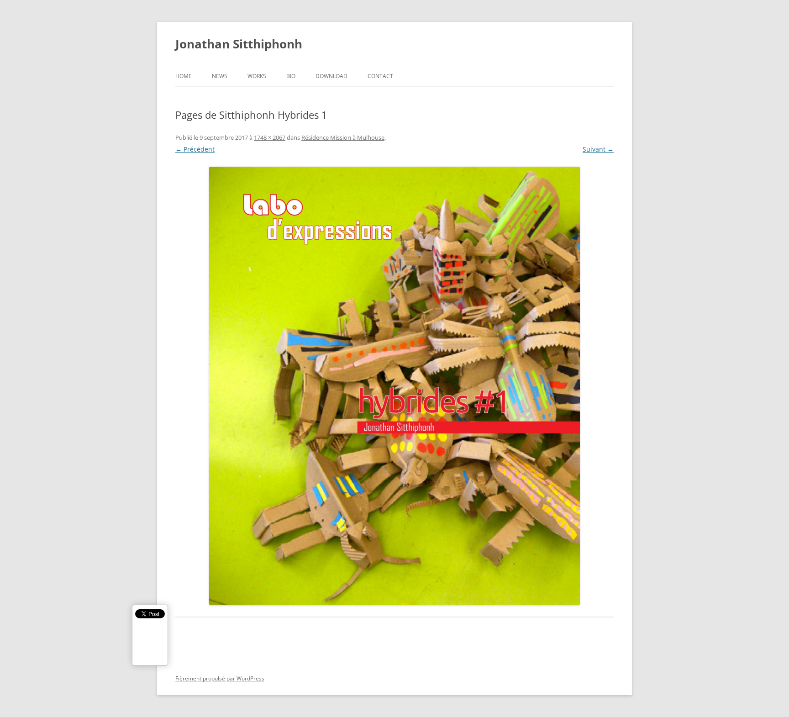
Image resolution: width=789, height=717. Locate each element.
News (219, 76)
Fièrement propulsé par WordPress (219, 678)
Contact (380, 76)
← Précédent (195, 149)
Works (256, 76)
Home (183, 76)
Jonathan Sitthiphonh (238, 44)
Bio (290, 76)
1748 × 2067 (269, 137)
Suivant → (598, 149)
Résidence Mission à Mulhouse (342, 137)
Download (331, 76)
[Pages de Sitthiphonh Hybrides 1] (394, 386)
